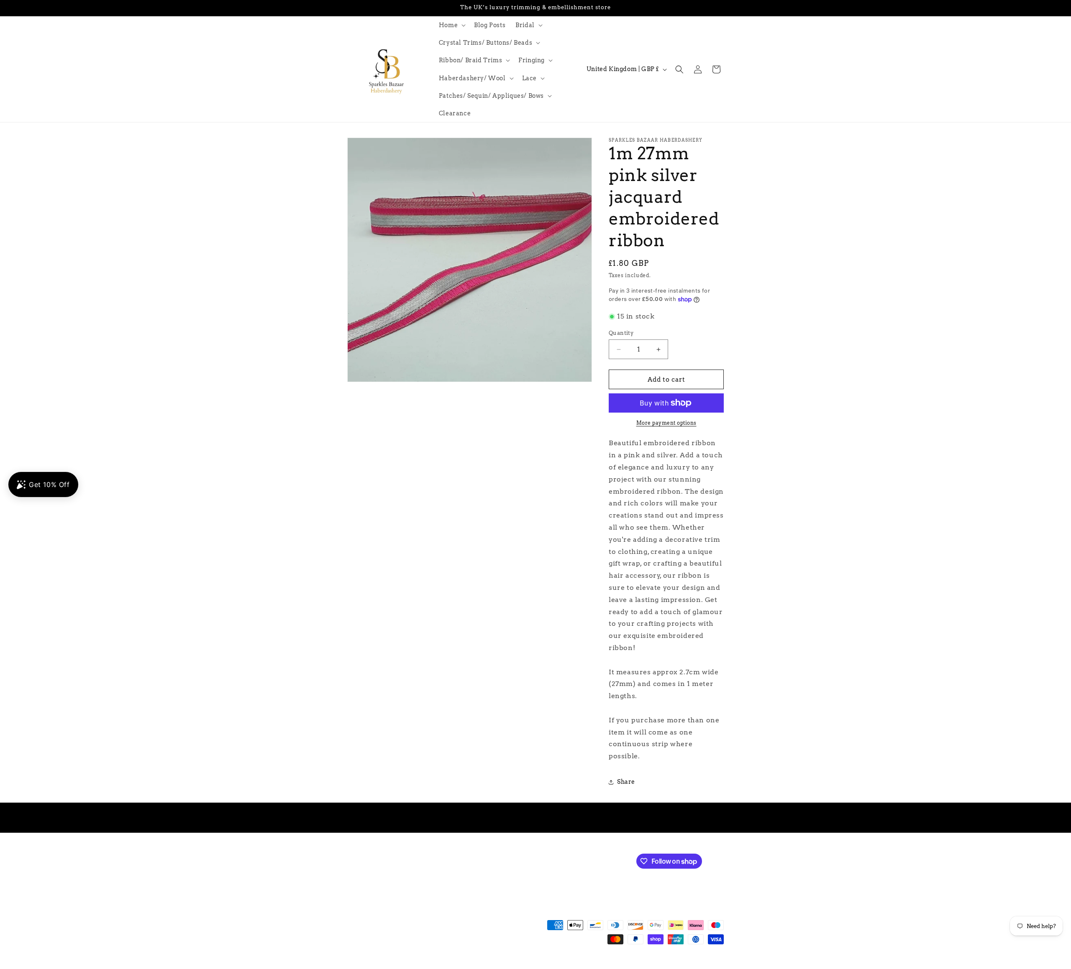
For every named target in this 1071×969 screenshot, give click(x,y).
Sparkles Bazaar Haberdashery (405, 965)
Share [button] (626, 781)
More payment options (666, 423)
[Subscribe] (488, 860)
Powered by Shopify (469, 965)
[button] (451, 25)
